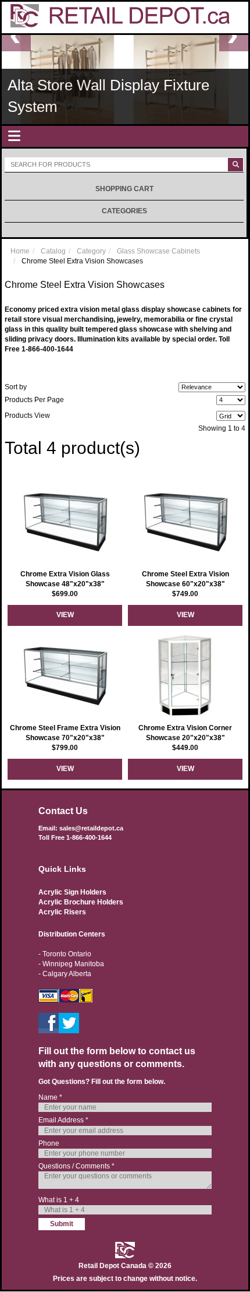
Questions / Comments (76, 1166)
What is (58, 1200)
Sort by (16, 387)
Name (50, 1097)
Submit (61, 1224)
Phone (48, 1143)
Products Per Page (34, 400)
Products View (27, 415)
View (65, 615)
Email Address (63, 1120)
